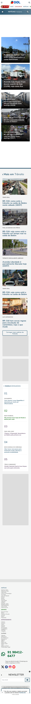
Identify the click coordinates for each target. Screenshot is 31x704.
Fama (2, 624)
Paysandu (3, 617)
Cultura (3, 622)
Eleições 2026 (4, 604)
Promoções (4, 627)
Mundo (3, 599)
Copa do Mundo (5, 614)
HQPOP (3, 630)
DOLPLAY (3, 636)
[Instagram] (10, 666)
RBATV (3, 640)
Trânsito (3, 601)
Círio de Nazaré (5, 595)
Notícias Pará (4, 590)
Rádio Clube (4, 643)
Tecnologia (4, 600)
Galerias (3, 635)
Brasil (2, 598)
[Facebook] (6, 666)
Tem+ (2, 644)
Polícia (3, 597)
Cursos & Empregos (6, 593)
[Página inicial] (2, 11)
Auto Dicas (4, 606)
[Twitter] (2, 666)
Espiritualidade (5, 605)
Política (3, 602)
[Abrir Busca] (29, 2)
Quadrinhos (4, 628)
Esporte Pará (4, 611)
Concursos (4, 639)
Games (3, 626)
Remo (2, 616)
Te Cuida (3, 594)
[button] (18, 6)
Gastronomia (4, 607)
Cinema (3, 623)
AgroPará (3, 592)
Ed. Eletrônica (4, 637)
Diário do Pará (5, 591)
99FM (2, 641)
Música (3, 625)
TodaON (3, 631)
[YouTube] (13, 666)
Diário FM (3, 642)
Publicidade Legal (5, 647)
